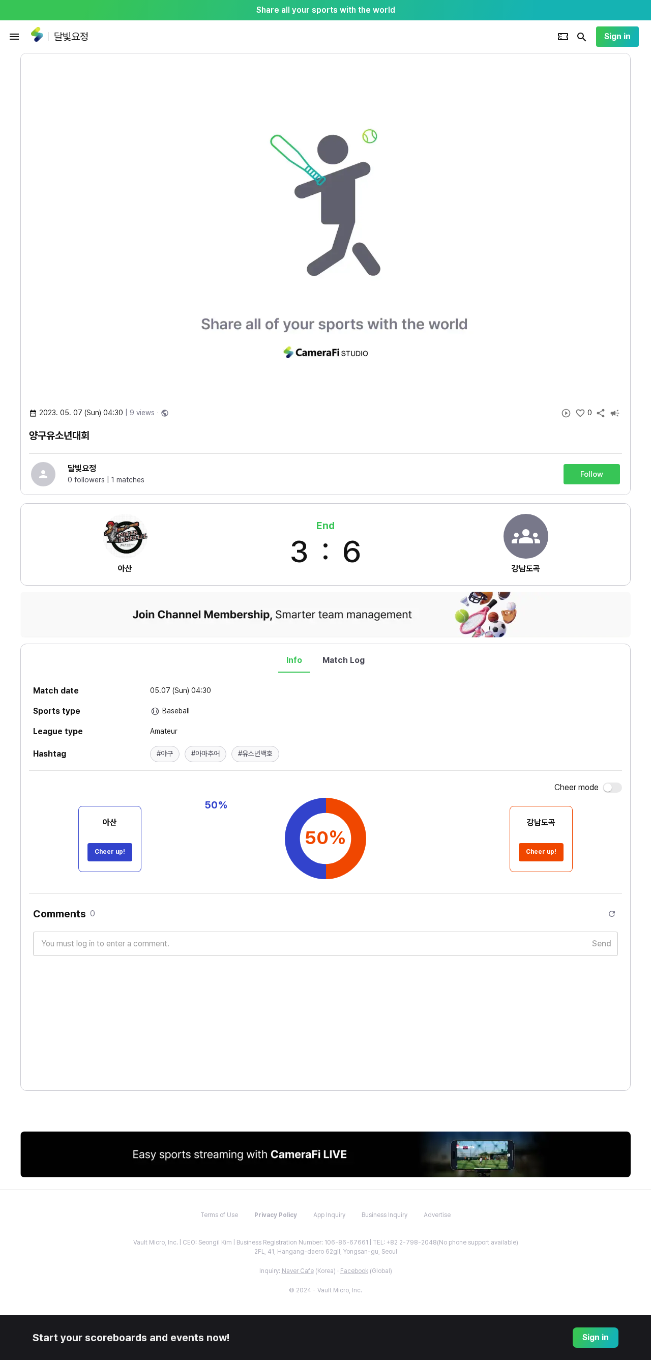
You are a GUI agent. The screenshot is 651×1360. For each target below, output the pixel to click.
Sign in (617, 36)
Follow (591, 474)
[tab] (294, 660)
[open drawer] (14, 36)
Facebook (354, 1271)
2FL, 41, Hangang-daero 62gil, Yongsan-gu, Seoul (325, 1251)
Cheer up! (110, 851)
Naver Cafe (298, 1271)
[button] (165, 754)
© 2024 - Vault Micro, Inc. (325, 1290)
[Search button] (582, 36)
